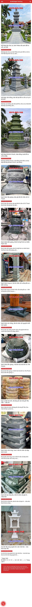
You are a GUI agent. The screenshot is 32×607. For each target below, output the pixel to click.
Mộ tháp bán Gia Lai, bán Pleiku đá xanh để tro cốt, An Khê (15, 46)
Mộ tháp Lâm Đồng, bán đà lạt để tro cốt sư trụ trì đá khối (16, 98)
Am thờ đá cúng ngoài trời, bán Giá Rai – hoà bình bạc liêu (14, 547)
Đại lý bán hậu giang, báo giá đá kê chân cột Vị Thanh (15, 198)
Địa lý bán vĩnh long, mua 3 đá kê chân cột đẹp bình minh (15, 451)
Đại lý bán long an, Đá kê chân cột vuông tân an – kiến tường (16, 284)
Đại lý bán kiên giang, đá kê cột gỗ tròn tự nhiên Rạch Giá (15, 242)
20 (18, 560)
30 (20, 560)
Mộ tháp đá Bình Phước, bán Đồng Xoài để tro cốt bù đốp (15, 155)
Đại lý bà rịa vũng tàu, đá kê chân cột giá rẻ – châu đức (14, 495)
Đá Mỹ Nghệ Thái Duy (16, 1)
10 (15, 560)
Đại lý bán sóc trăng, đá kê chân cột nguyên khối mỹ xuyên (15, 324)
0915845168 (6, 570)
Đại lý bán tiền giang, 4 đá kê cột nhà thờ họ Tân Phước (15, 365)
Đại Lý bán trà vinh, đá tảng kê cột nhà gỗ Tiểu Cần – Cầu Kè (15, 401)
